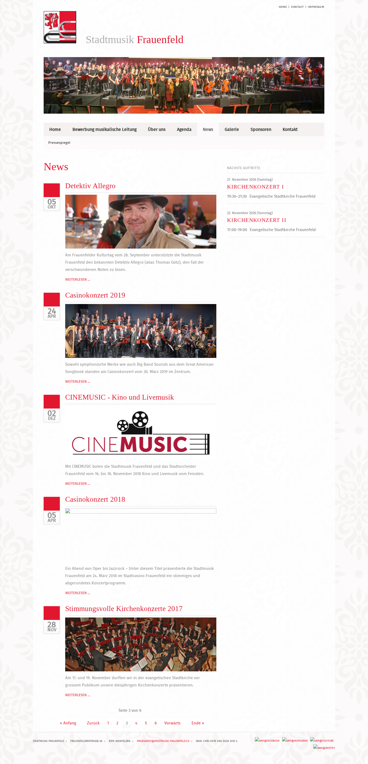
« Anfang (68, 723)
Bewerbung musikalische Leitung (104, 129)
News (208, 129)
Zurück (93, 723)
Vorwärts (172, 723)
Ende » (198, 723)
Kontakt (297, 7)
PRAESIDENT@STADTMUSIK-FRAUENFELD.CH (163, 741)
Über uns (156, 129)
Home (283, 7)
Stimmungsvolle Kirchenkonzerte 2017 (124, 609)
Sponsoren (261, 129)
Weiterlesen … (77, 279)
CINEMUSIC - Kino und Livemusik (119, 397)
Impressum (316, 7)
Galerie (232, 129)
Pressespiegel (59, 142)
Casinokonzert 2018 (95, 499)
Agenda (184, 129)
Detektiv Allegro (90, 186)
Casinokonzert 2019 (95, 295)
